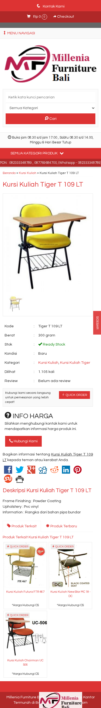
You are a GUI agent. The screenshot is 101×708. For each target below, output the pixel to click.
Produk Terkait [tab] (24, 526)
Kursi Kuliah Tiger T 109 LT (43, 184)
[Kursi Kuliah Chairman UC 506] (25, 633)
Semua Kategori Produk (34, 153)
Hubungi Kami (25, 441)
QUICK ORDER (76, 394)
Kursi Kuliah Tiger (75, 363)
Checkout (65, 16)
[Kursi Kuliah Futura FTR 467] (25, 565)
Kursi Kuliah (27, 173)
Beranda (9, 173)
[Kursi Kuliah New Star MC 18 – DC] (70, 565)
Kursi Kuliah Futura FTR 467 (25, 591)
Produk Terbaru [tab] (63, 526)
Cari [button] (52, 119)
